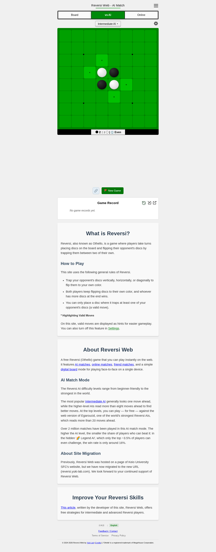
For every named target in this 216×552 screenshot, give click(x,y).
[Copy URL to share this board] (96, 190)
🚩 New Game (112, 190)
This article (68, 507)
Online (141, 15)
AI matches (82, 364)
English (114, 525)
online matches (102, 364)
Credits (98, 543)
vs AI (108, 15)
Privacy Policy (119, 535)
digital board (69, 369)
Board (74, 15)
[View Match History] (144, 203)
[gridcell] (102, 60)
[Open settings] (156, 23)
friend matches (124, 364)
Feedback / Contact (108, 531)
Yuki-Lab (90, 543)
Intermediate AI (107, 23)
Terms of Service (100, 535)
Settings (113, 328)
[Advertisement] (108, 160)
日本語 (101, 525)
